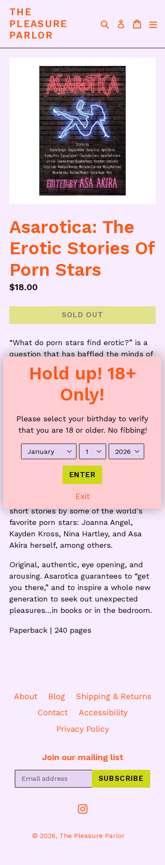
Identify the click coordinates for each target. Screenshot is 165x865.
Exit (82, 496)
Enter (82, 474)
